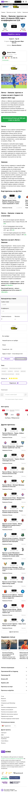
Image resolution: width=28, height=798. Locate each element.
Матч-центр (5, 406)
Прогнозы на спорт (15, 368)
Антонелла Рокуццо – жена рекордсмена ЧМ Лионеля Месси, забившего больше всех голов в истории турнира (9, 655)
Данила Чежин (11, 52)
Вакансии (3, 698)
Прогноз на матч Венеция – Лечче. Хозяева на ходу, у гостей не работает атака (13, 569)
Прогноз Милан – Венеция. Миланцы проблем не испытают (13, 485)
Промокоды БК (5, 675)
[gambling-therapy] (4, 782)
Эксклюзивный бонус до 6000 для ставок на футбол (14, 119)
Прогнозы (5, 368)
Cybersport (3, 732)
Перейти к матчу (14, 34)
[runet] (2, 773)
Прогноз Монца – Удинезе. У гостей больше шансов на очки (12, 472)
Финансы (3, 743)
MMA (2, 735)
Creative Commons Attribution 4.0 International (12, 758)
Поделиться (13, 383)
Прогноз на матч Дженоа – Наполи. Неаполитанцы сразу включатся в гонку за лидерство (12, 596)
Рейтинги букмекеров (7, 667)
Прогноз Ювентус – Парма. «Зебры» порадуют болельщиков (13, 434)
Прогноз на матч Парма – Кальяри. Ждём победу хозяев (12, 582)
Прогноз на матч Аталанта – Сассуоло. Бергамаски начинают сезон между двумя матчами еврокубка (13, 540)
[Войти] (23, 1)
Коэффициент (5, 308)
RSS (2, 705)
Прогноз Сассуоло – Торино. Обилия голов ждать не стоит (13, 459)
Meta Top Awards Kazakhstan (5, 738)
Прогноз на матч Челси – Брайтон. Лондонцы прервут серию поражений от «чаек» (11, 202)
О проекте (3, 700)
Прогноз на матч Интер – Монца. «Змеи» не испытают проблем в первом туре (12, 611)
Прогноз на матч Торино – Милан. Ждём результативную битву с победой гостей (12, 525)
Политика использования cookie (9, 711)
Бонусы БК (4, 679)
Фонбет (4, 371)
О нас (2, 696)
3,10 (25, 234)
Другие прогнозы (8, 425)
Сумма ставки (5, 301)
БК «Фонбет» (9, 285)
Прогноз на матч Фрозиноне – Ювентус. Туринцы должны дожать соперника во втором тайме (12, 554)
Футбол (17, 371)
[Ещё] (26, 1)
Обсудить (7, 358)
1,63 (4, 223)
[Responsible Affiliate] (15, 782)
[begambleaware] (14, 777)
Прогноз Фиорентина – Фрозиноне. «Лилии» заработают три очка (12, 446)
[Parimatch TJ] (16, 7)
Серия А (10, 371)
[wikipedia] (18, 773)
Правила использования (7, 709)
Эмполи (23, 29)
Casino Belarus (4, 740)
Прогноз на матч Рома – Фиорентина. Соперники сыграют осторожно (13, 498)
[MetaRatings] (6, 752)
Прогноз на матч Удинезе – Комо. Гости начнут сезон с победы (14, 624)
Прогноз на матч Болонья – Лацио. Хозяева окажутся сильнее (12, 511)
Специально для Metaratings (8, 703)
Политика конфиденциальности (9, 707)
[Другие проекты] (5, 1)
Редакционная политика (7, 716)
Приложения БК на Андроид (9, 671)
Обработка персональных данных (9, 714)
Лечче (17, 374)
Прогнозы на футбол (8, 374)
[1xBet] (6, 7)
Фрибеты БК (5, 682)
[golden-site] (8, 773)
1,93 (13, 230)
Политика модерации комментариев (10, 718)
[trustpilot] (4, 777)
